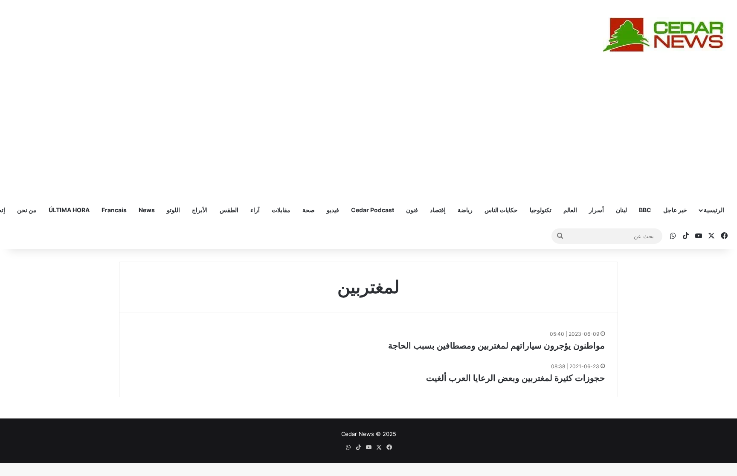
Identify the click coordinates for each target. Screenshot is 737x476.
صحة (308, 209)
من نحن (27, 209)
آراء (255, 209)
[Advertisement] (368, 133)
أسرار (596, 209)
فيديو (333, 209)
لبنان (621, 209)
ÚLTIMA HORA (69, 209)
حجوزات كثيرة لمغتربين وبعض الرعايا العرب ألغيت (515, 378)
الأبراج (200, 209)
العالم (570, 209)
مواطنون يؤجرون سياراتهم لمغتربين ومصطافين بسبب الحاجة (496, 345)
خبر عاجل (675, 209)
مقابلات (281, 209)
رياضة (465, 209)
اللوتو (173, 209)
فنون (412, 209)
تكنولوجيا (540, 209)
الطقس (229, 209)
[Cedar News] (667, 34)
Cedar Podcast (372, 209)
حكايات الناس (501, 209)
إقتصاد (438, 209)
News (147, 209)
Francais (114, 209)
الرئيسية (714, 209)
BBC (645, 209)
